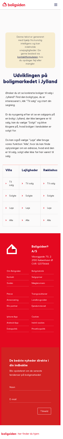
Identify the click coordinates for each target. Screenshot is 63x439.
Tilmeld (44, 411)
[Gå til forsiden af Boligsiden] (27, 4)
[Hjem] (12, 254)
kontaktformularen (27, 56)
